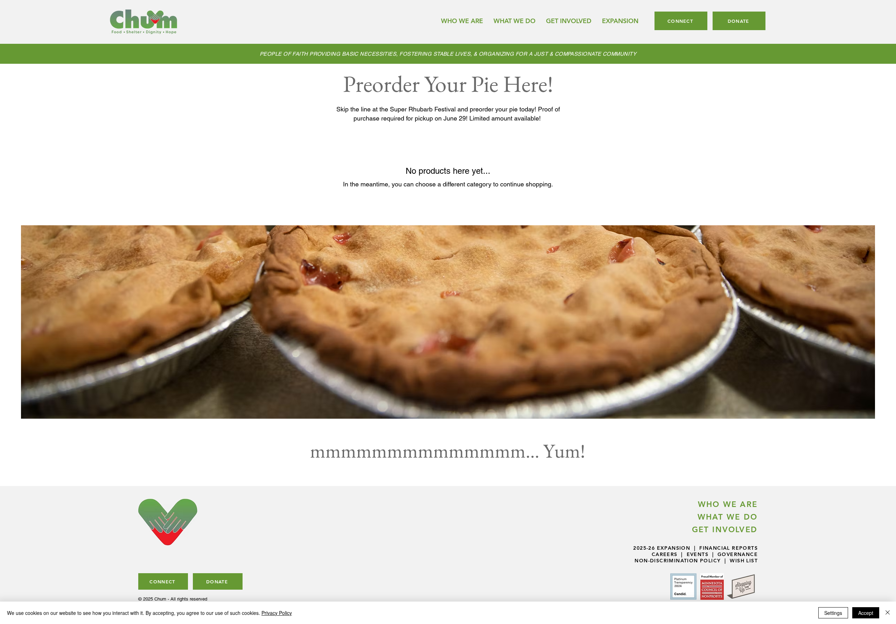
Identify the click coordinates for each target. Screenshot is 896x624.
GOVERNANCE (738, 554)
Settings (833, 612)
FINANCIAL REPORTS (728, 548)
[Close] (887, 612)
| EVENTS (693, 554)
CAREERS (665, 554)
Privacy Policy (276, 612)
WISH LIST (744, 560)
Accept (865, 612)
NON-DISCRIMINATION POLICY (678, 560)
